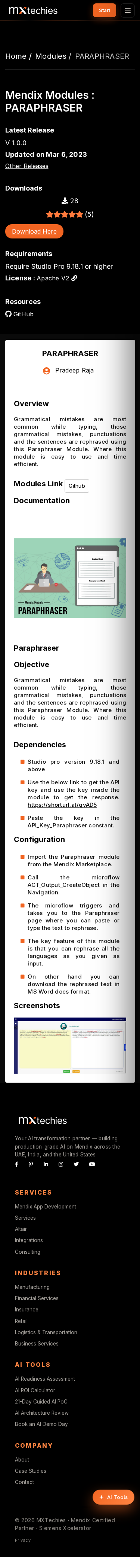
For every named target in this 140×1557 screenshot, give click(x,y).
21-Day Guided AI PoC (41, 1402)
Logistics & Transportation (46, 1332)
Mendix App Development (45, 1207)
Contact (24, 1482)
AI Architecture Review (42, 1413)
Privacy (23, 1540)
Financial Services (37, 1298)
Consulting (27, 1252)
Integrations (29, 1240)
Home (16, 56)
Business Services (37, 1344)
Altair (21, 1229)
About (22, 1460)
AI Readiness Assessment (45, 1379)
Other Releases (27, 166)
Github (77, 486)
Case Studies (30, 1471)
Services (25, 1218)
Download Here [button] (34, 231)
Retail (21, 1321)
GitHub (23, 314)
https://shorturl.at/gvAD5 (62, 804)
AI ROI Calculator (35, 1390)
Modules (50, 56)
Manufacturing (32, 1287)
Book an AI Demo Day (41, 1424)
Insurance (26, 1310)
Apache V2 (54, 278)
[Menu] (128, 10)
